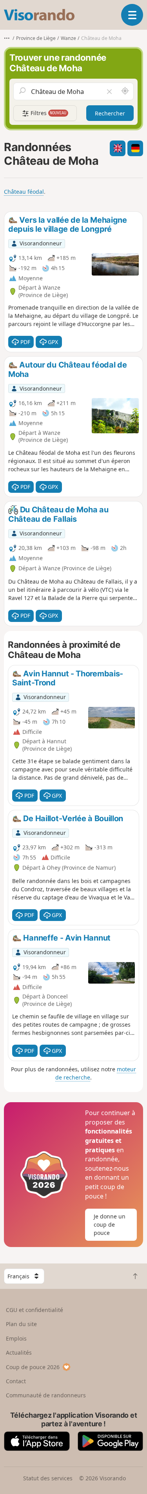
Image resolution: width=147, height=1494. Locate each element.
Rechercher (110, 113)
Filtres (48, 113)
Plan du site (21, 1324)
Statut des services (48, 1478)
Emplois (16, 1338)
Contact (16, 1381)
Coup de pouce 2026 (33, 1367)
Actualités (19, 1352)
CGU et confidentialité (34, 1310)
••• (7, 38)
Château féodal (24, 191)
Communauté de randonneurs (46, 1395)
